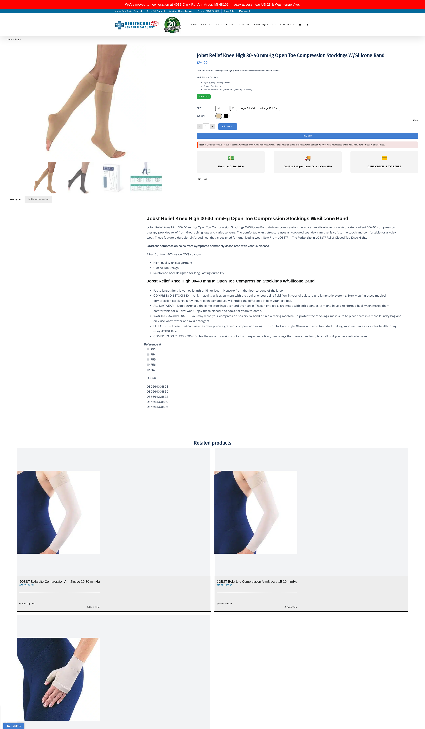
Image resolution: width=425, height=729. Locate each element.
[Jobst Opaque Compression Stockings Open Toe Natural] (96, 103)
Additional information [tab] (38, 199)
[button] (307, 24)
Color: (201, 115)
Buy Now (307, 136)
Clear (415, 120)
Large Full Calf (247, 108)
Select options (225, 603)
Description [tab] (15, 199)
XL (233, 108)
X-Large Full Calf (269, 108)
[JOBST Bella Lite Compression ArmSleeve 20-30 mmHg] (114, 512)
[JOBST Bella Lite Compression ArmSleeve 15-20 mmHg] (311, 512)
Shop (16, 39)
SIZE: (200, 108)
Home (9, 39)
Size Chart (203, 96)
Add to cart (227, 126)
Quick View (292, 607)
